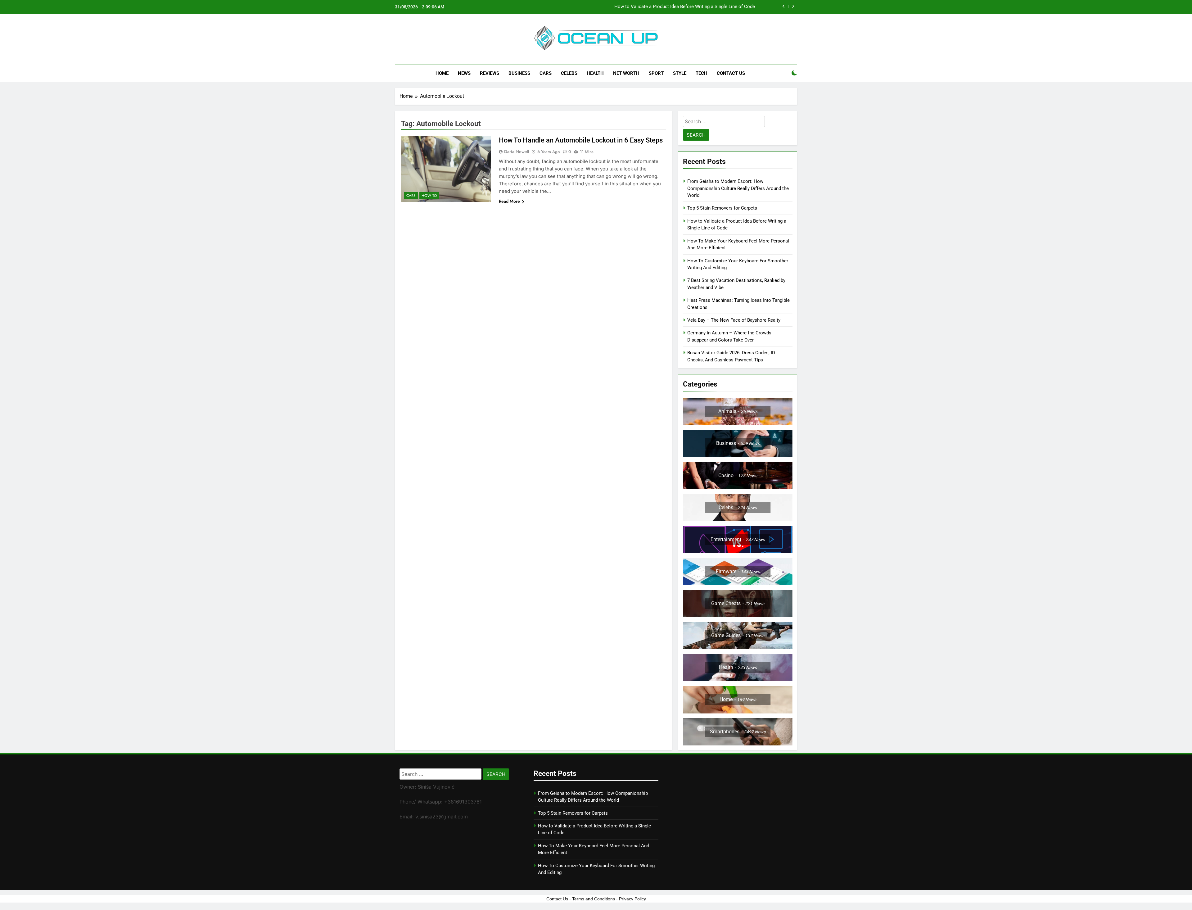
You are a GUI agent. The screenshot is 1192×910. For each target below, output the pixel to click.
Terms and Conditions (593, 898)
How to (429, 195)
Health (595, 73)
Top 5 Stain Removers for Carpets (722, 208)
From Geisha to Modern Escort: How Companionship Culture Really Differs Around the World (738, 188)
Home (442, 73)
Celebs (569, 73)
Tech (701, 73)
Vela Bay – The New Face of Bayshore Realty (733, 320)
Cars (546, 73)
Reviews (489, 73)
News (464, 73)
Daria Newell (516, 151)
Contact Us (731, 73)
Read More (509, 201)
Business (519, 73)
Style (679, 73)
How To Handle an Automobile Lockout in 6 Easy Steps (581, 140)
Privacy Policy (632, 898)
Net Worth (626, 73)
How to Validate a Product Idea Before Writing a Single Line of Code (684, 6)
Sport (656, 73)
